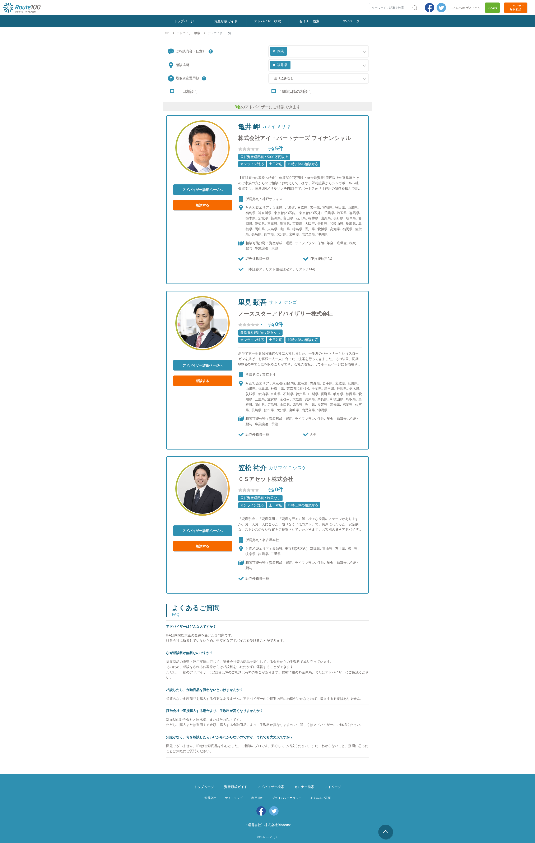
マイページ (351, 21)
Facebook (429, 7)
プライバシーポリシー (286, 798)
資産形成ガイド (225, 21)
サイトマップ (233, 798)
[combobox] (318, 51)
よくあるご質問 (320, 798)
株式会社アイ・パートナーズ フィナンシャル (294, 138)
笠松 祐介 (252, 467)
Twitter (441, 7)
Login (492, 8)
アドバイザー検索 (267, 21)
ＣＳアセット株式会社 (265, 479)
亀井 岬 (249, 126)
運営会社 (210, 798)
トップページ (184, 21)
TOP (166, 33)
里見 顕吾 (252, 302)
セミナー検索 (309, 21)
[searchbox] (289, 49)
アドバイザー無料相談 (515, 7)
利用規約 (257, 798)
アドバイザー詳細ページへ (202, 189)
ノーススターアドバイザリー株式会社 (285, 313)
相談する (202, 205)
